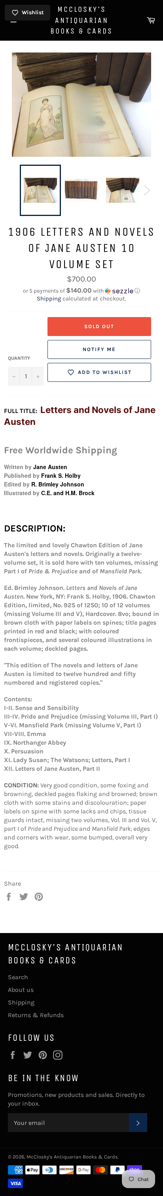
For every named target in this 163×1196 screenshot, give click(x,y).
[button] (81, 291)
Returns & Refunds (36, 1015)
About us (21, 989)
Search (18, 977)
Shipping (49, 298)
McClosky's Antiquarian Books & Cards (81, 20)
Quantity (19, 358)
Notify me (99, 349)
